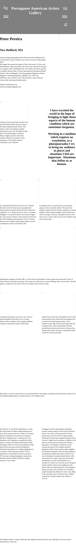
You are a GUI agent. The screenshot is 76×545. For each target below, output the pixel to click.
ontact (64, 15)
